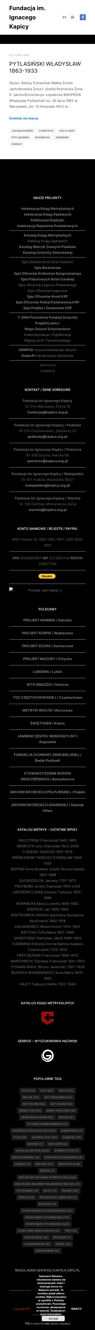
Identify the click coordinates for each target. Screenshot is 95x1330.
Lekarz (22, 1164)
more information (51, 1314)
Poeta (26, 1197)
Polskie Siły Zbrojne (58, 1197)
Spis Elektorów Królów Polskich (47, 262)
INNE (26, 55)
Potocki (47, 1204)
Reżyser (62, 1237)
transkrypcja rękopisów (48, 355)
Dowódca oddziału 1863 (34, 1130)
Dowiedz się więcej (23, 118)
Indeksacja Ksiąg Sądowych (47, 214)
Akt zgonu (34, 1103)
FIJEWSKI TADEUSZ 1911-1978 (47, 852)
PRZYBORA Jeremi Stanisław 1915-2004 (47, 886)
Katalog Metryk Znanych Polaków (47, 247)
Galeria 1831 (44, 1137)
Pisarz (70, 1190)
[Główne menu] (72, 17)
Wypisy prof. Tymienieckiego (47, 340)
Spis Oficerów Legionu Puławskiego (47, 285)
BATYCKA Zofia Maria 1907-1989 (47, 932)
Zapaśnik (62, 137)
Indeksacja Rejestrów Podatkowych (47, 226)
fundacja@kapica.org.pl (47, 412)
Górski (35, 1143)
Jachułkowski (22, 130)
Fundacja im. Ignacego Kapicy (27, 17)
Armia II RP (30, 1110)
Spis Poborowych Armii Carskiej (47, 279)
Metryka (69, 1164)
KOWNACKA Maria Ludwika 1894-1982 (47, 903)
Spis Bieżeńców (47, 267)
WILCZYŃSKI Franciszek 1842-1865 (47, 840)
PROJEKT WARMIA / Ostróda (47, 620)
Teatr (63, 1244)
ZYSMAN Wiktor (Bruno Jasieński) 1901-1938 (47, 967)
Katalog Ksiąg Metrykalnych (47, 235)
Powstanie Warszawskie (39, 1230)
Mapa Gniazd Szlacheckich (47, 329)
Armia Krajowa (61, 1110)
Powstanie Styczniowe (47, 1224)
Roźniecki (42, 137)
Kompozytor (67, 1150)
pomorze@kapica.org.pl (47, 461)
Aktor (31, 1097)
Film (20, 1137)
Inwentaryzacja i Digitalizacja (47, 334)
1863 (66, 1090)
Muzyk (47, 1170)
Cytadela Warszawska (47, 1123)
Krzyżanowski (25, 1157)
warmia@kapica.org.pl (48, 510)
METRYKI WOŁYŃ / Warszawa (47, 710)
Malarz (44, 1164)
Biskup (66, 1117)
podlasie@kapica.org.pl (47, 436)
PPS (71, 1230)
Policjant (67, 130)
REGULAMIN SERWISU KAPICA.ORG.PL (47, 1270)
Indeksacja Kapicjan (47, 220)
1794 (28, 1090)
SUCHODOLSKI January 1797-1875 (47, 880)
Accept (53, 1318)
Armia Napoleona (37, 1117)
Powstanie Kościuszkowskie (47, 1210)
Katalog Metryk (32, 1150)
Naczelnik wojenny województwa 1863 (47, 1184)
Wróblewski (47, 1250)
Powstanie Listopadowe (47, 1217)
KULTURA (15, 55)
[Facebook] (83, 17)
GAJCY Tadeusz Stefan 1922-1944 (47, 984)
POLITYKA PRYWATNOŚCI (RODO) (47, 1323)
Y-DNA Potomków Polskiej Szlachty (48, 317)
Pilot (50, 1190)
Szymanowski (37, 1244)
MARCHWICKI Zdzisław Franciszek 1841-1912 (48, 961)
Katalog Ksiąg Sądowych (48, 241)
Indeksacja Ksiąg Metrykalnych (47, 208)
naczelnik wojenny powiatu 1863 (47, 1177)
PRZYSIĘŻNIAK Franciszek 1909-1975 (47, 955)
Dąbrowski (72, 1130)
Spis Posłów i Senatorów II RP (47, 308)
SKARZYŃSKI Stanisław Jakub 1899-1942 (47, 938)
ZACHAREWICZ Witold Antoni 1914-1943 (47, 926)
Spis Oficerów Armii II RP (47, 296)
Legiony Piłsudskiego (64, 1157)
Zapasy (17, 144)
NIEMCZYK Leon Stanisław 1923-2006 (48, 846)
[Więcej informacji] (64, 17)
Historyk (57, 1143)
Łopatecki (46, 130)
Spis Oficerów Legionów (47, 291)
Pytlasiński (21, 137)
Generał (72, 1137)
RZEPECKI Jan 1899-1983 (47, 909)
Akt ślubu (61, 1103)
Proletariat (36, 1237)
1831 (46, 1090)
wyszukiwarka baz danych (48, 350)
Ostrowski (27, 1190)
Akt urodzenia (58, 1097)
